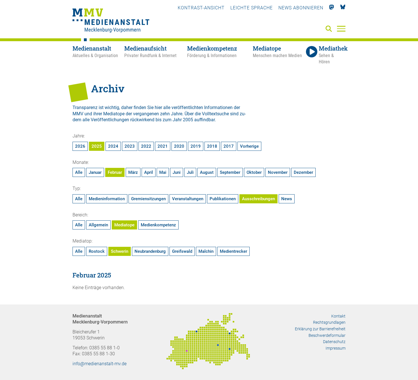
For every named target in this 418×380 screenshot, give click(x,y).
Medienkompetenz (158, 224)
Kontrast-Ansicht (201, 8)
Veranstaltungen (187, 198)
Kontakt (338, 316)
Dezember (303, 172)
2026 (80, 146)
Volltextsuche (215, 113)
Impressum (335, 348)
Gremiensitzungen (148, 198)
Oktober (254, 172)
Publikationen (223, 198)
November (277, 172)
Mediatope (124, 224)
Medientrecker (233, 251)
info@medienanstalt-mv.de (100, 363)
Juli (190, 172)
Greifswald (182, 251)
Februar (115, 172)
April (148, 172)
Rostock (97, 251)
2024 (113, 146)
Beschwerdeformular (327, 335)
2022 (146, 146)
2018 (212, 146)
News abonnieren (300, 8)
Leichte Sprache (251, 8)
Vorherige (249, 146)
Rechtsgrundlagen (329, 322)
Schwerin (119, 251)
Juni (177, 172)
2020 (179, 146)
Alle (78, 172)
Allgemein (98, 224)
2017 (229, 146)
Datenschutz (334, 341)
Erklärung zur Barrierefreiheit (320, 329)
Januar (95, 172)
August (207, 172)
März (133, 172)
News (286, 198)
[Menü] (341, 28)
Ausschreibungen (258, 198)
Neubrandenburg (150, 251)
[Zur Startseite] (111, 21)
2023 (130, 146)
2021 (163, 146)
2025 (97, 146)
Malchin (206, 251)
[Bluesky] (342, 8)
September (230, 172)
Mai (162, 172)
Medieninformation (107, 198)
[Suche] (330, 29)
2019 (196, 146)
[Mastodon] (331, 8)
